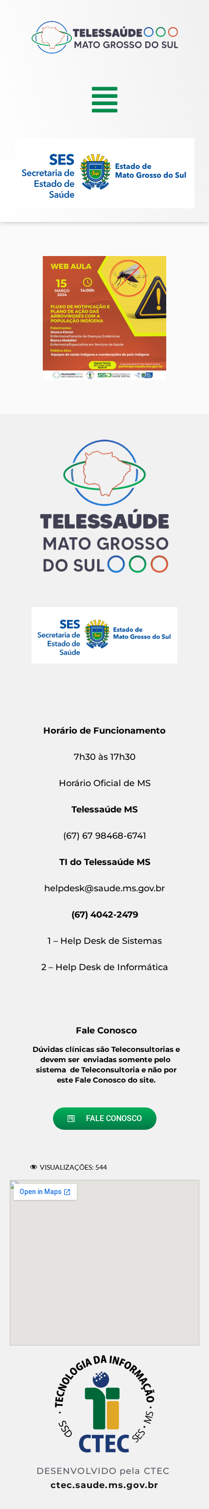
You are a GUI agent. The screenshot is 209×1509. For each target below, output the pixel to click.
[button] (105, 99)
